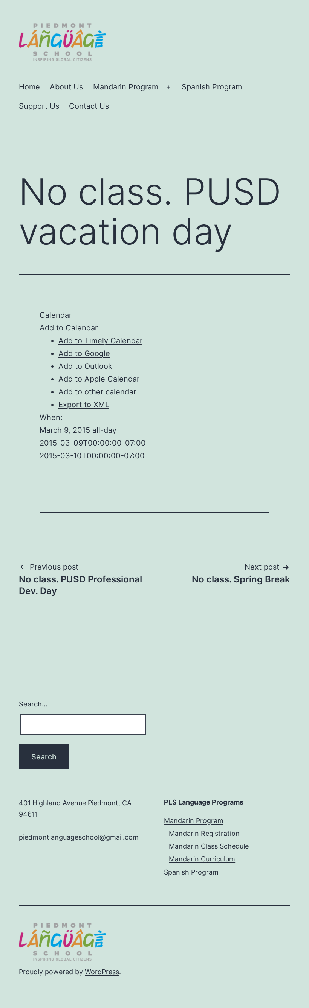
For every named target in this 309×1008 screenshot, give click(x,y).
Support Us (39, 106)
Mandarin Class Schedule (209, 846)
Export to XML (83, 404)
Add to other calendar (97, 391)
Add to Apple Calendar (98, 378)
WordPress (102, 972)
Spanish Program (212, 86)
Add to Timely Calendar (100, 340)
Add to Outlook (85, 366)
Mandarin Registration (204, 833)
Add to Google (84, 353)
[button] (69, 327)
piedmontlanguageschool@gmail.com (79, 837)
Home (29, 86)
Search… (33, 704)
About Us (66, 86)
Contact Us (89, 106)
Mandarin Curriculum (202, 859)
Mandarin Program (125, 86)
